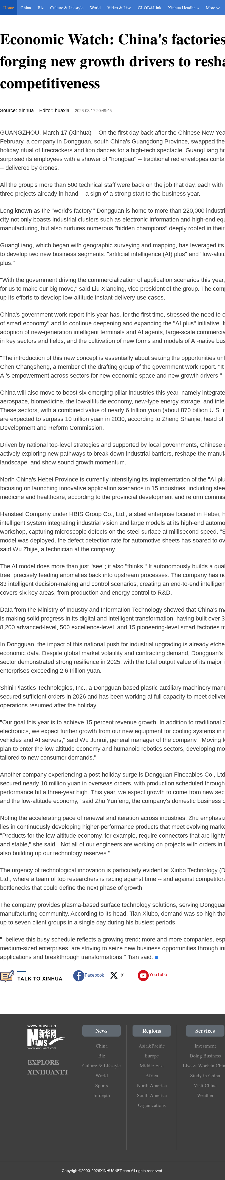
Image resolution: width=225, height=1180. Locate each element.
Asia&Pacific (152, 1045)
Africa (151, 1075)
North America (152, 1085)
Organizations (152, 1105)
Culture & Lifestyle (66, 7)
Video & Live (119, 7)
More (210, 7)
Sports (101, 1085)
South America (152, 1095)
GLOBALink (149, 7)
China (26, 7)
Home (8, 7)
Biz (41, 7)
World (95, 7)
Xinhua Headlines (183, 7)
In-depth (101, 1095)
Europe (152, 1055)
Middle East (152, 1065)
